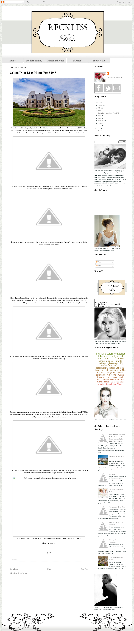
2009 (97, 131)
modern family (117, 377)
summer (110, 361)
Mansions (99, 370)
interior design (104, 353)
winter (120, 372)
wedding (101, 384)
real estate (113, 365)
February (101, 121)
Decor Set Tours (116, 368)
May (99, 110)
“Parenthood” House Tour (117, 507)
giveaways (113, 363)
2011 (97, 126)
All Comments (102, 266)
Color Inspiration (117, 382)
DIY (113, 358)
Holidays (102, 363)
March (100, 118)
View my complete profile (114, 77)
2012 (97, 103)
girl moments (112, 370)
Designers (110, 372)
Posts (99, 262)
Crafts (119, 361)
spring (102, 361)
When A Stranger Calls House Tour (116, 523)
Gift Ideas (111, 375)
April (99, 116)
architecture (102, 368)
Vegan (119, 384)
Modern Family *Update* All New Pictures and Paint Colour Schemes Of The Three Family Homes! (117, 438)
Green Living (111, 384)
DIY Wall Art (113, 474)
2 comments (13, 559)
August (100, 105)
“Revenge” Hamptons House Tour (115, 541)
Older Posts (84, 569)
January (100, 123)
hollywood (117, 356)
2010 (97, 128)
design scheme (103, 377)
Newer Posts (14, 569)
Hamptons (114, 379)
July (99, 108)
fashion (120, 358)
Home (49, 569)
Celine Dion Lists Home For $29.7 (33, 72)
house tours (103, 358)
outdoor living (103, 379)
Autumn (121, 375)
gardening (100, 375)
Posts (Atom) (22, 573)
